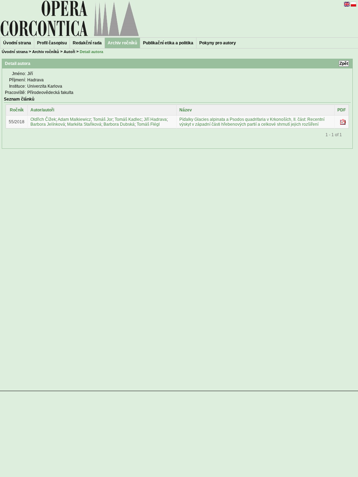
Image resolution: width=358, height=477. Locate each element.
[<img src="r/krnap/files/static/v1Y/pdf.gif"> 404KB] (343, 123)
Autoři (69, 52)
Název (185, 110)
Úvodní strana (17, 43)
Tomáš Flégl (148, 124)
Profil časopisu (52, 43)
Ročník (17, 110)
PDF (341, 110)
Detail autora (91, 52)
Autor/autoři (42, 110)
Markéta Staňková (84, 124)
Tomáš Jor (103, 119)
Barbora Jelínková (47, 124)
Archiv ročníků (45, 52)
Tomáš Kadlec (128, 119)
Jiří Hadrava (155, 119)
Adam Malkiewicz (74, 119)
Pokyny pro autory (217, 43)
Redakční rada (87, 43)
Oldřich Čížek (43, 119)
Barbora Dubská (119, 124)
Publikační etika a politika (168, 43)
